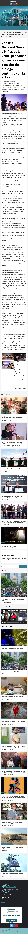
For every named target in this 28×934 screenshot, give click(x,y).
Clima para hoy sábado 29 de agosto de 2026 (12, 648)
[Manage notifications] (3, 931)
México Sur (8, 870)
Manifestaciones (5, 595)
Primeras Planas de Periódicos (7, 693)
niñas (24, 363)
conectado (16, 558)
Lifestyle (3, 792)
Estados (3, 767)
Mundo (6, 718)
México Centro (9, 767)
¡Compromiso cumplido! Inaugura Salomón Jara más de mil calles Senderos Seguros (13, 874)
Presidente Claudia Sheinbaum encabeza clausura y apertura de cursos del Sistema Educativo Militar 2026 (14, 470)
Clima (3, 644)
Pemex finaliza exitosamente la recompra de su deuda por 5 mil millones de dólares (20, 383)
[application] (14, 616)
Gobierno (20, 363)
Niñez (15, 364)
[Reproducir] (2, 622)
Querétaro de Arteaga (17, 767)
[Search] (26, 28)
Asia (2, 718)
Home (2, 32)
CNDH (17, 361)
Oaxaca (12, 870)
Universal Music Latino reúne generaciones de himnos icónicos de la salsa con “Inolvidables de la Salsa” (14, 797)
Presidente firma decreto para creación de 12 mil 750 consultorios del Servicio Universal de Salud (14, 522)
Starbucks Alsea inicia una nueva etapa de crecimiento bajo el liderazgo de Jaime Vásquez (13, 823)
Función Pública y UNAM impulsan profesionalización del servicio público (19, 372)
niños (18, 364)
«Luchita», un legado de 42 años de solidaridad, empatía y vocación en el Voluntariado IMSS (13, 747)
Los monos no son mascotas (9, 546)
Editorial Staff (13, 81)
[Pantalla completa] (25, 622)
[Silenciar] (23, 622)
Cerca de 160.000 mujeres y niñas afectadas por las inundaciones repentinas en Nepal (13, 722)
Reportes (11, 595)
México (3, 39)
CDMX (3, 743)
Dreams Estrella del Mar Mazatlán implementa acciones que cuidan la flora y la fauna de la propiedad (13, 849)
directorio (13, 905)
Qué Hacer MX (9, 843)
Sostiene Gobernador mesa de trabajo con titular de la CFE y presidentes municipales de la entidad (14, 772)
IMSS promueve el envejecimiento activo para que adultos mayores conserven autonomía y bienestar (14, 417)
